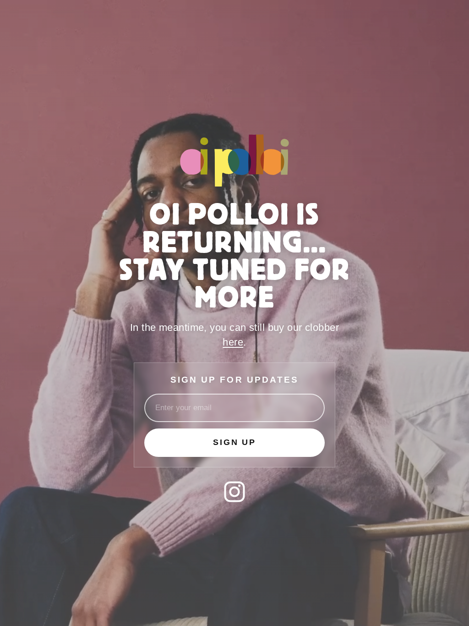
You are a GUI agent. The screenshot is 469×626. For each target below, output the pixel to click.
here (233, 342)
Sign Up (234, 442)
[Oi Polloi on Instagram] (234, 491)
